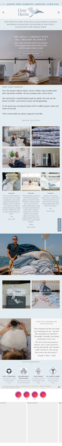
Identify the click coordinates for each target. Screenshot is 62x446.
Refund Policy (26, 386)
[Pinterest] (59, 387)
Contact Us (35, 386)
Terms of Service (45, 386)
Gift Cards (5, 388)
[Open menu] (4, 12)
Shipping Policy (15, 388)
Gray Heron (7, 386)
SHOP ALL (18, 386)
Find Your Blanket (31, 60)
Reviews (59, 225)
